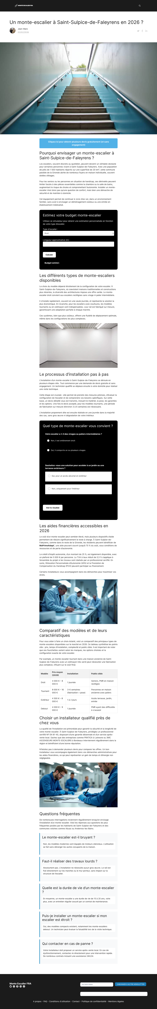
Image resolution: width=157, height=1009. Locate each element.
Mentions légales (116, 1001)
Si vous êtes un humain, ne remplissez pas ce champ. (105, 990)
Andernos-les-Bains (84, 828)
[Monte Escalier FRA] (24, 5)
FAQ (45, 1001)
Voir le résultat (52, 508)
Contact (76, 1001)
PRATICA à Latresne (93, 737)
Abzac (68, 828)
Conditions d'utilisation (59, 1001)
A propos (37, 1001)
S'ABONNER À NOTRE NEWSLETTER (130, 984)
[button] (140, 5)
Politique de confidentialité (94, 1001)
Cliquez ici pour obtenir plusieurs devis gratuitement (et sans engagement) (78, 143)
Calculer (49, 255)
